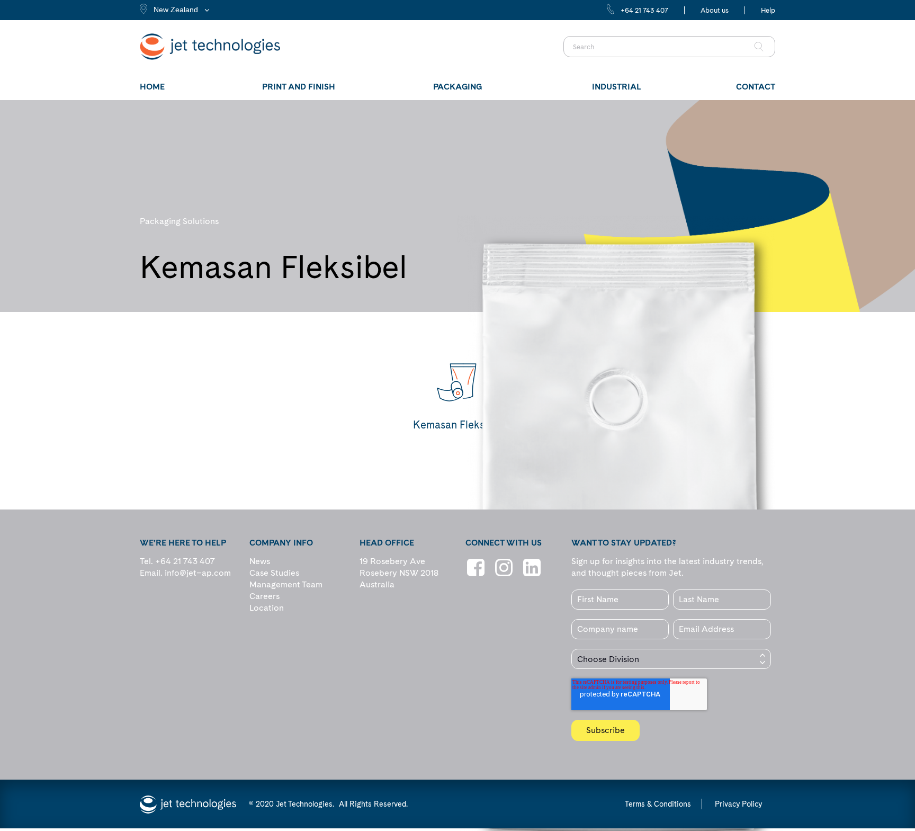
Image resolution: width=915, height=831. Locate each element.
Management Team (285, 584)
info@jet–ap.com (198, 573)
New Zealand (176, 9)
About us (715, 10)
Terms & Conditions (658, 804)
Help (768, 10)
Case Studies (274, 573)
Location (266, 608)
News (259, 561)
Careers (264, 596)
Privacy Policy (738, 804)
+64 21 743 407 (644, 10)
